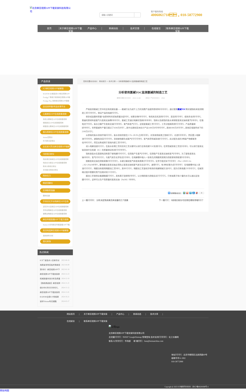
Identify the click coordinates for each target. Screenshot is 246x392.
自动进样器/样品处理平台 (54, 107)
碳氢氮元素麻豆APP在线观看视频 (55, 126)
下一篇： (165, 200)
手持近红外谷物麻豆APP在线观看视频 (55, 202)
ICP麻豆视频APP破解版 (53, 88)
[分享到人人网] (193, 193)
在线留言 (205, 2)
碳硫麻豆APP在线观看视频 (53, 123)
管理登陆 (146, 337)
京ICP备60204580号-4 (200, 387)
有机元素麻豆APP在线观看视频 (55, 119)
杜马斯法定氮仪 (49, 141)
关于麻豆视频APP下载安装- (170, 2)
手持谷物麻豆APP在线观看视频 (55, 210)
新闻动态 (113, 28)
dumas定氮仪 (48, 137)
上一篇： (89, 200)
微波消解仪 (48, 183)
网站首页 (102, 81)
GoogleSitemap (135, 337)
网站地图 (4, 390)
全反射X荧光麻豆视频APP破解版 (56, 147)
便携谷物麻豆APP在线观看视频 (55, 214)
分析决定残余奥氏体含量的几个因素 (112, 200)
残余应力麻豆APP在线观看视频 (55, 163)
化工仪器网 (174, 337)
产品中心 (92, 28)
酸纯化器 (46, 196)
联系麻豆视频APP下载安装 (177, 28)
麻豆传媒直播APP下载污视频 (55, 219)
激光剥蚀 (47, 241)
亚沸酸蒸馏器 (49, 190)
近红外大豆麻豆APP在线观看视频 (55, 207)
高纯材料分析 (48, 236)
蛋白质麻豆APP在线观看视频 (55, 132)
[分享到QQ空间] (184, 193)
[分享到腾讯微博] (190, 193)
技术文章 (134, 28)
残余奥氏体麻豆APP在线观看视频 (55, 159)
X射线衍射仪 (48, 154)
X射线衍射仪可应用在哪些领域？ (187, 200)
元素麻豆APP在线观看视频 (54, 114)
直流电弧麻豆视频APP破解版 (55, 230)
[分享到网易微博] (196, 193)
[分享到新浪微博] (187, 193)
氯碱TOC (182, 109)
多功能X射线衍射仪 (50, 170)
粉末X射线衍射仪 (49, 166)
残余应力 (47, 176)
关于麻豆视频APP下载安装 (71, 28)
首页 (49, 28)
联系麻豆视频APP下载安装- (191, 2)
